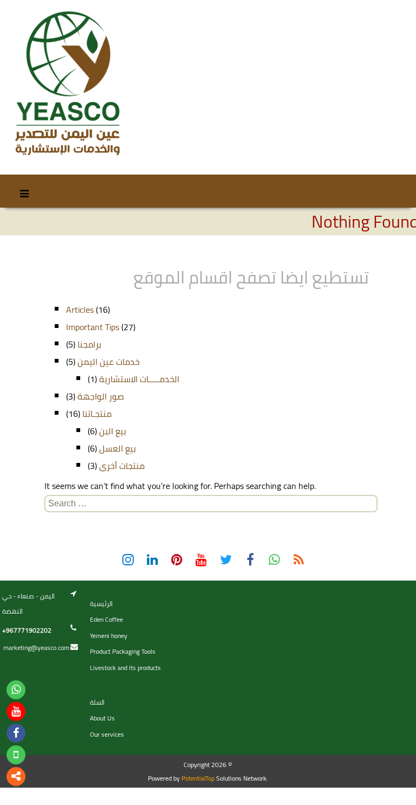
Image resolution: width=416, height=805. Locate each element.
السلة (97, 702)
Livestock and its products (125, 667)
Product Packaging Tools (122, 651)
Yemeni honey (108, 635)
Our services (107, 734)
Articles (80, 309)
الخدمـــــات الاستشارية (139, 379)
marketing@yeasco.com (36, 647)
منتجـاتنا (97, 413)
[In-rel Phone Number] (15, 754)
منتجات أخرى (122, 466)
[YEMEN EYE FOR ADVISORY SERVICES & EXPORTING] (66, 84)
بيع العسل (117, 448)
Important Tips (92, 327)
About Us (102, 718)
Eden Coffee (106, 619)
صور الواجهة (100, 396)
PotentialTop (197, 778)
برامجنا (89, 344)
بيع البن (112, 431)
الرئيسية (101, 603)
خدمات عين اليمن (108, 361)
